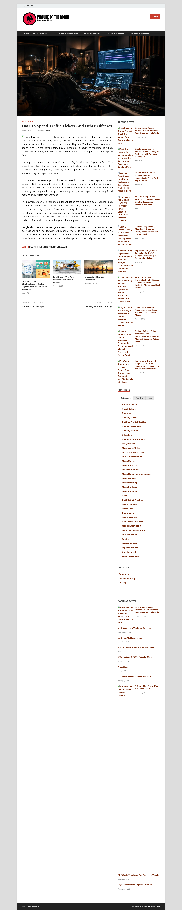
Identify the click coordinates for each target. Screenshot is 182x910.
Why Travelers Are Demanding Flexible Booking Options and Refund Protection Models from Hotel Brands (147, 282)
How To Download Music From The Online (136, 647)
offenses (34, 247)
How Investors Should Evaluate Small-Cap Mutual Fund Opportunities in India (147, 130)
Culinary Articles (130, 418)
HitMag (157, 906)
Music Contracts (129, 465)
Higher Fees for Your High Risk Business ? (135, 885)
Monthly (139, 398)
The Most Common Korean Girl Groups (134, 676)
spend (48, 247)
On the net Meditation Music (130, 638)
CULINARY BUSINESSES (42, 33)
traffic (63, 247)
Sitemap (123, 583)
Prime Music (123, 667)
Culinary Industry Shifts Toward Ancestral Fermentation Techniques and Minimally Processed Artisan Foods (147, 336)
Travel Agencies (129, 543)
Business (126, 413)
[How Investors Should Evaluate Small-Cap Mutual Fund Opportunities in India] (125, 128)
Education (127, 435)
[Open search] (159, 33)
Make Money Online (131, 448)
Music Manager (129, 478)
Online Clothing (129, 504)
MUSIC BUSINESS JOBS (68, 33)
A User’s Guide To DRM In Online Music (135, 657)
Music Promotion (130, 491)
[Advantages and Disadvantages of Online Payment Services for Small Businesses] (36, 270)
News (124, 496)
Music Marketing (129, 483)
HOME (26, 33)
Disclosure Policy (127, 578)
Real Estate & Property (132, 522)
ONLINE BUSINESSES (115, 33)
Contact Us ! (124, 574)
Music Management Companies (137, 474)
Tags (150, 398)
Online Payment (28, 122)
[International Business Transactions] (98, 268)
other (41, 247)
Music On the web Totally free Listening (134, 628)
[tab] (125, 398)
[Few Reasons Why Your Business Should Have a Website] (67, 268)
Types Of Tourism (130, 548)
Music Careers (129, 461)
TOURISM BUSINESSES (139, 33)
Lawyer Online (128, 444)
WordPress (146, 906)
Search (155, 16)
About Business (129, 405)
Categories (125, 398)
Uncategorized (129, 552)
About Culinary (129, 409)
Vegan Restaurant (130, 556)
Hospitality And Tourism (133, 439)
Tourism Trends (129, 535)
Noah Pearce (45, 130)
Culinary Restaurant (131, 426)
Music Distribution (130, 470)
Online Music (128, 513)
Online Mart (127, 509)
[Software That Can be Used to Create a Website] (125, 686)
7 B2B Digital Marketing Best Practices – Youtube (138, 875)
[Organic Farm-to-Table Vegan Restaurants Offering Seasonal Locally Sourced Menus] (125, 308)
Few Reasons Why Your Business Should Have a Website (64, 280)
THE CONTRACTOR (131, 526)
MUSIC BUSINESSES (92, 33)
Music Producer (129, 487)
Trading (125, 539)
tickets (55, 247)
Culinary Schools (130, 431)
